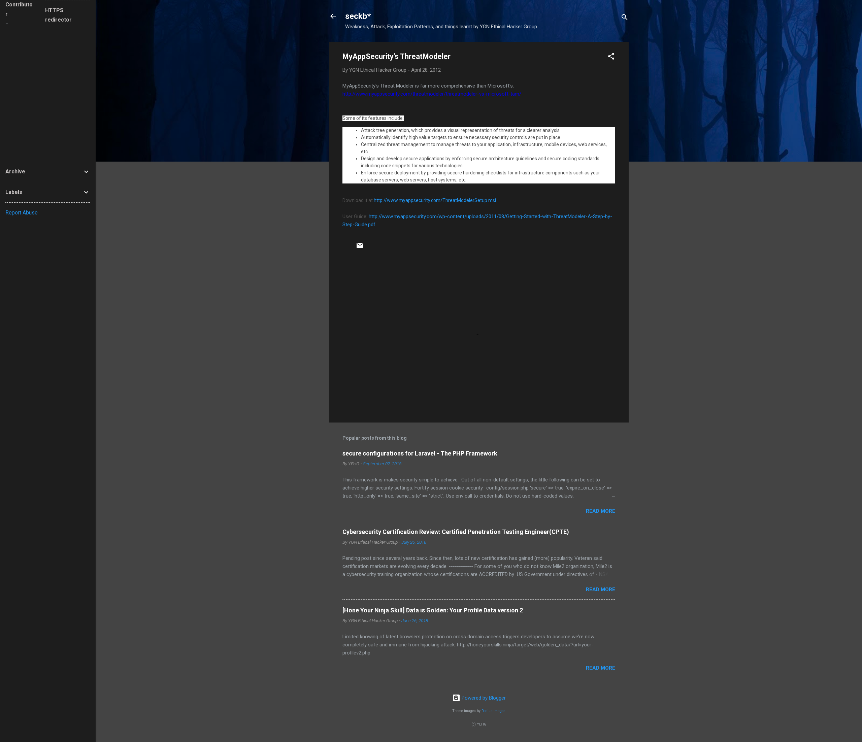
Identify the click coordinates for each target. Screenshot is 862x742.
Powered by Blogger (483, 698)
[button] (611, 57)
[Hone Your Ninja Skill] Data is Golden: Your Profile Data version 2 (432, 610)
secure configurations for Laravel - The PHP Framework (419, 453)
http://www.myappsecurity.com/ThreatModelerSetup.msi (435, 200)
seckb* (358, 16)
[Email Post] (360, 248)
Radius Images (493, 711)
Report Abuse (21, 212)
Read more (600, 511)
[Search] (625, 18)
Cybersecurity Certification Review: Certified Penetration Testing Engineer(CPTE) (455, 531)
